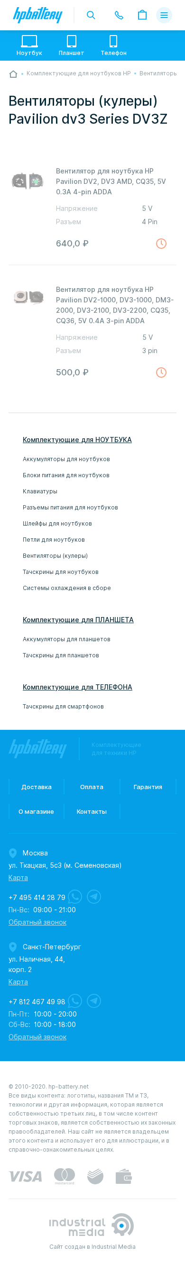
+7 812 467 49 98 (37, 1002)
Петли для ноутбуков (54, 539)
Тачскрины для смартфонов (63, 706)
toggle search (91, 15)
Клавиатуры (40, 491)
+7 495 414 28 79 (37, 897)
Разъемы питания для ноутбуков (70, 507)
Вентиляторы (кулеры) (55, 555)
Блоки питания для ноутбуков (66, 475)
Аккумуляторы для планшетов (67, 639)
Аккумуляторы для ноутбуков (66, 459)
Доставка (36, 786)
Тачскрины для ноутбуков (61, 571)
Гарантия (148, 786)
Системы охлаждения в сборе (67, 587)
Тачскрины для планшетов (61, 655)
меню (164, 15)
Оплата (91, 786)
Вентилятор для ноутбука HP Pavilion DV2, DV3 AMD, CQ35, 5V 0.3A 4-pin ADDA (111, 181)
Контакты (92, 811)
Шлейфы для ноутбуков (57, 523)
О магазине (36, 811)
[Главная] (13, 74)
